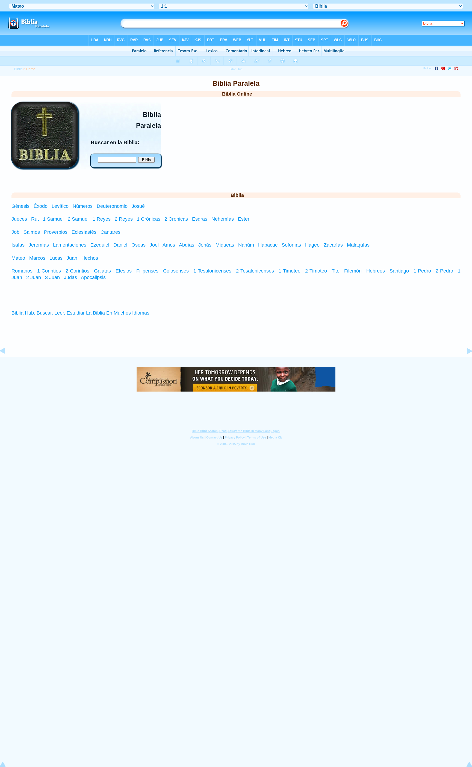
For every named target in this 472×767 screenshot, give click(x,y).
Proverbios (55, 232)
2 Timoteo (316, 271)
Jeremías (39, 245)
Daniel (120, 245)
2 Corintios (77, 271)
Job (15, 232)
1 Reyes (102, 219)
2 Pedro (444, 271)
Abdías (186, 245)
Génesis (21, 206)
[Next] (465, 363)
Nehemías (222, 219)
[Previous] (7, 363)
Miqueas (225, 245)
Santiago (399, 271)
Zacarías (333, 245)
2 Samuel (78, 219)
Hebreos (375, 271)
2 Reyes (124, 219)
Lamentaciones (69, 245)
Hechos (89, 258)
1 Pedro (422, 271)
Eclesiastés (84, 232)
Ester (243, 219)
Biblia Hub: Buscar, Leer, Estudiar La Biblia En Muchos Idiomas (80, 313)
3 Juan (52, 277)
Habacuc (268, 245)
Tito (336, 271)
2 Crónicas (176, 219)
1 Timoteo (289, 271)
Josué (138, 206)
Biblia (18, 69)
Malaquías (358, 245)
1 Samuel (53, 219)
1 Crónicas (148, 219)
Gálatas (102, 271)
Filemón (353, 271)
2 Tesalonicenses (255, 271)
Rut (35, 219)
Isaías (18, 245)
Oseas (138, 245)
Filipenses (147, 271)
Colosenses (176, 271)
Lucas (56, 258)
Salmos (31, 232)
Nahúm (246, 245)
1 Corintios (49, 271)
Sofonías (291, 245)
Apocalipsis (93, 277)
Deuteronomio (113, 206)
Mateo (18, 258)
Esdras (199, 219)
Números (83, 206)
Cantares (110, 232)
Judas (70, 277)
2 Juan (33, 277)
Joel (154, 245)
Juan (72, 258)
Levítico (61, 206)
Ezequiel (99, 245)
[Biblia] (44, 166)
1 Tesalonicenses (212, 271)
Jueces (19, 219)
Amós (169, 245)
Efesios (124, 271)
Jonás (204, 245)
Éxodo (41, 206)
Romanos (22, 271)
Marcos (37, 258)
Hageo (312, 245)
